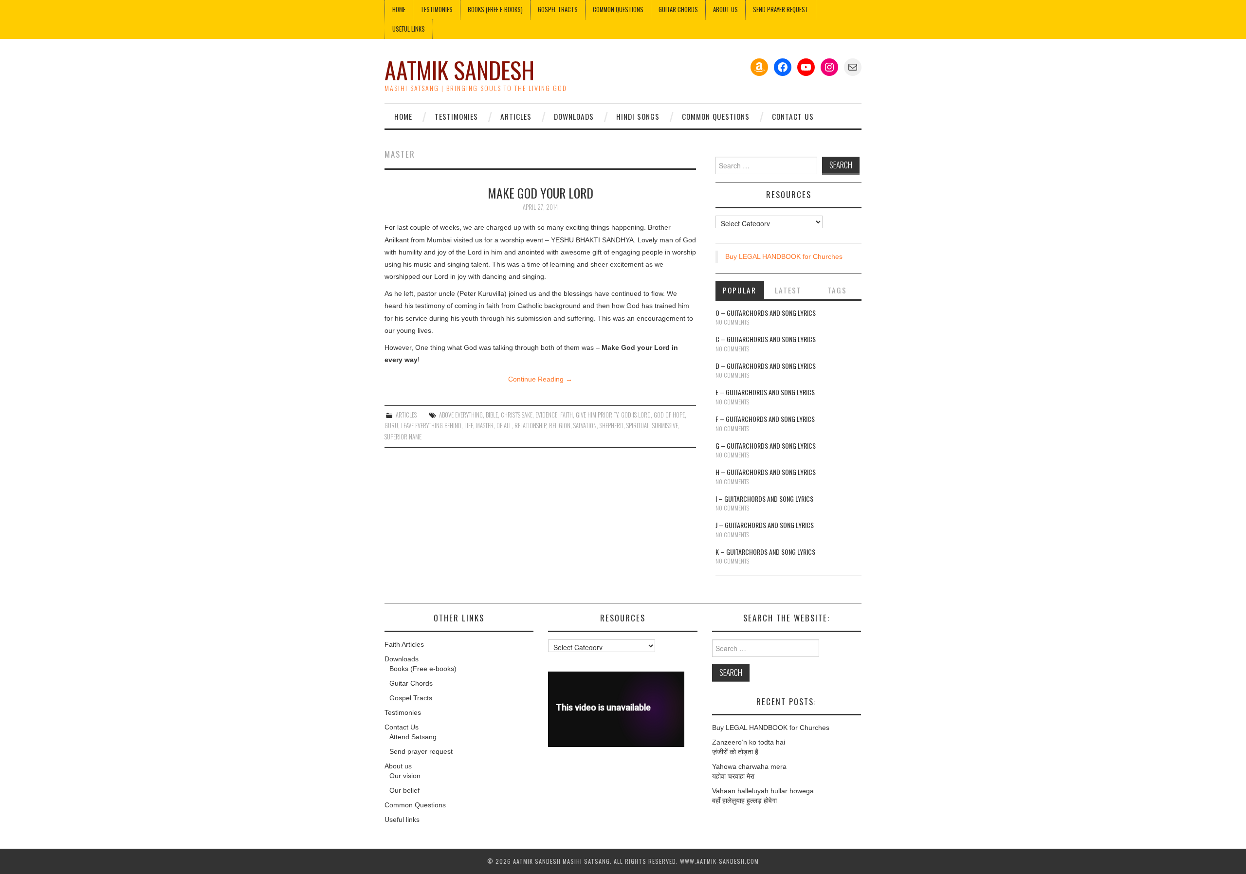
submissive (665, 425)
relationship (530, 425)
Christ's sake (516, 414)
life (468, 425)
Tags (837, 290)
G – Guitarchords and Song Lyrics (765, 445)
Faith (566, 414)
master (485, 425)
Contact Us (793, 116)
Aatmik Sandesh (459, 70)
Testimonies (437, 9)
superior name (403, 436)
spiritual (637, 425)
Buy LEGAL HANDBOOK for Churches (784, 256)
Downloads (574, 116)
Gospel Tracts (558, 9)
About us (725, 9)
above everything (461, 414)
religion (559, 425)
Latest (788, 290)
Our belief (404, 790)
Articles (515, 116)
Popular (739, 290)
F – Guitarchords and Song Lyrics (765, 419)
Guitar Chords (678, 9)
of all (504, 425)
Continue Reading (540, 379)
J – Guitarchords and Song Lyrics (764, 525)
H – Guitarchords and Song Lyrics (765, 472)
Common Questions (618, 9)
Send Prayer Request (780, 9)
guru (391, 425)
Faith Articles (404, 644)
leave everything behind (431, 425)
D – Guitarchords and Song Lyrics (765, 366)
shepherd (611, 425)
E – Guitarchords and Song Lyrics (765, 392)
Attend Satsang (413, 737)
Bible (492, 414)
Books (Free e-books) (495, 9)
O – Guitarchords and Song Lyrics (765, 313)
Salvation (585, 425)
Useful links (408, 29)
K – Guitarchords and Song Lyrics (765, 551)
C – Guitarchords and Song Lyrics (765, 339)
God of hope (669, 414)
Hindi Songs (638, 116)
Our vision (405, 776)
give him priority (597, 414)
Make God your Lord (540, 192)
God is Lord (636, 414)
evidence (546, 414)
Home (398, 9)
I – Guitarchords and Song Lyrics (764, 498)
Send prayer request (421, 751)
